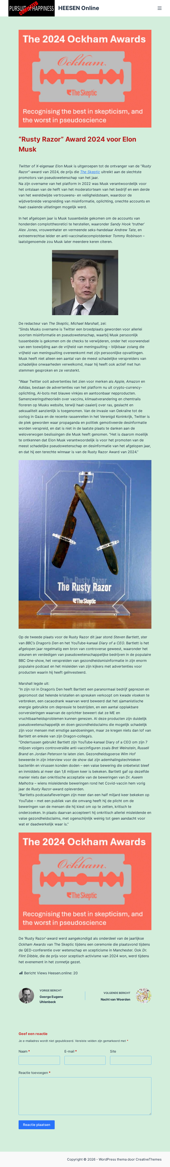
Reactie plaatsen (36, 1125)
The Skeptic (90, 172)
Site (113, 1051)
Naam (24, 1051)
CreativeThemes (149, 1159)
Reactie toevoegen (34, 1073)
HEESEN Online (78, 8)
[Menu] (160, 8)
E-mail (70, 1051)
